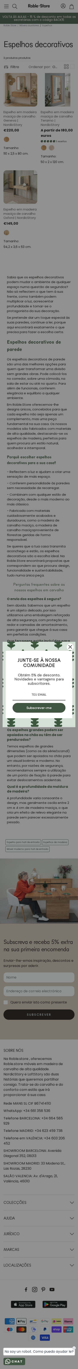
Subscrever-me (39, 708)
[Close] (70, 647)
